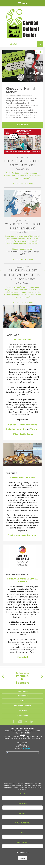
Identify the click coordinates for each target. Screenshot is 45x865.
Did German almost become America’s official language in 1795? (22, 274)
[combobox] (22, 44)
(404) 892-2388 (25, 733)
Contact (22, 735)
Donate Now (22, 716)
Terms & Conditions (22, 747)
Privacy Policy (22, 745)
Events (22, 701)
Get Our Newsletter (22, 706)
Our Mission (23, 691)
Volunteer (22, 711)
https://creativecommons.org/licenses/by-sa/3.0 (22, 252)
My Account (23, 696)
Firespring (26, 749)
